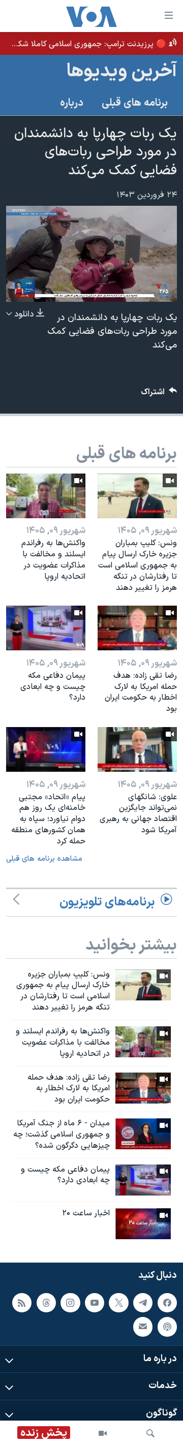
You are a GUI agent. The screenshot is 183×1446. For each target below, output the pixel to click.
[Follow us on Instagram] (70, 1302)
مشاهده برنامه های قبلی (44, 859)
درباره (71, 103)
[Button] (159, 394)
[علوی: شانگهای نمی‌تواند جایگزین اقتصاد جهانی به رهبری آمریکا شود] (137, 749)
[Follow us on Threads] (46, 1302)
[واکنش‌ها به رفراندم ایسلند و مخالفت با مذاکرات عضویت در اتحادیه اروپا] (45, 496)
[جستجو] (150, 1433)
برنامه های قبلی (135, 103)
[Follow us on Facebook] (167, 1302)
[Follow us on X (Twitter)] (118, 1302)
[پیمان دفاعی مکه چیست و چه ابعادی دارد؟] (45, 628)
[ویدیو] (102, 1433)
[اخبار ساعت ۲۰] (143, 1223)
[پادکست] (167, 1327)
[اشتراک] (142, 1327)
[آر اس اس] (22, 1302)
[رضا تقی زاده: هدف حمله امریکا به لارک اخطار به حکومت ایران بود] (137, 628)
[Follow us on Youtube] (94, 1302)
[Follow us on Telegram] (142, 1302)
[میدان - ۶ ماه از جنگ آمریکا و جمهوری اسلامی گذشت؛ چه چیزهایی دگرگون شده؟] (143, 1133)
